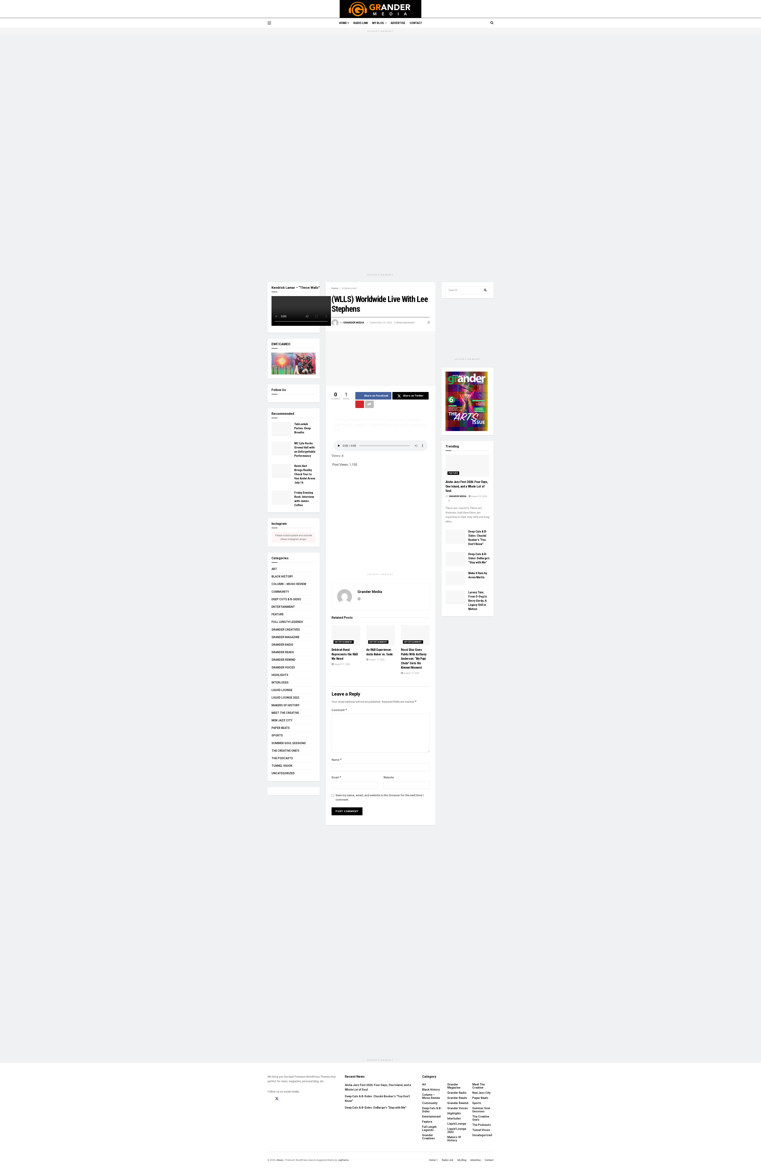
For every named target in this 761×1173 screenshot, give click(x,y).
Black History (282, 576)
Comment (339, 710)
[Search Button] (491, 23)
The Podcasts (282, 758)
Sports (277, 735)
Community (280, 591)
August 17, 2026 (376, 659)
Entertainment (349, 288)
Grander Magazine (285, 637)
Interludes (280, 682)
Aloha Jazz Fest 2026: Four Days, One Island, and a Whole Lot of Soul (467, 486)
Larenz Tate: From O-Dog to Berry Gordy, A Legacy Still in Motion (477, 601)
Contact (416, 23)
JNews (279, 1160)
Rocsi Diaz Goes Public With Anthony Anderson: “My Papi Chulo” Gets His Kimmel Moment (413, 658)
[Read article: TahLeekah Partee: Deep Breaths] (281, 429)
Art (274, 569)
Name (337, 760)
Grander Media (353, 322)
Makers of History (285, 705)
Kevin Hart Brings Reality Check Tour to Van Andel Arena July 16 (304, 474)
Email (336, 777)
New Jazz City (282, 720)
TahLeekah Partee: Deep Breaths (302, 428)
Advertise (398, 23)
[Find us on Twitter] (277, 1099)
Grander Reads (283, 652)
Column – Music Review (289, 584)
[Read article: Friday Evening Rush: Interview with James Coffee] (281, 498)
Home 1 (344, 23)
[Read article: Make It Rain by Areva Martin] (455, 578)
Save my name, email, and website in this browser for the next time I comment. (380, 797)
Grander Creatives (286, 629)
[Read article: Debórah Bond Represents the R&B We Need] (346, 635)
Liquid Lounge (282, 690)
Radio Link (360, 23)
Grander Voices (283, 667)
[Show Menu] (269, 23)
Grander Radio (282, 644)
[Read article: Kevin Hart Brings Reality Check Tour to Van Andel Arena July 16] (281, 471)
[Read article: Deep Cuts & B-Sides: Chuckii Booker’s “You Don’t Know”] (455, 537)
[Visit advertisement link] (380, 156)
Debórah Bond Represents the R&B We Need (345, 654)
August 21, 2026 (342, 664)
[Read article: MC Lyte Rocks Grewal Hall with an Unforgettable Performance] (281, 448)
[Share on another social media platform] (369, 404)
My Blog (378, 23)
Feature (278, 614)
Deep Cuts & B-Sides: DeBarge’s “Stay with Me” (478, 558)
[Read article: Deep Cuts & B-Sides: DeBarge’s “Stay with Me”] (455, 559)
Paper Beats (281, 727)
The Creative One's (285, 750)
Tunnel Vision (282, 765)
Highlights (280, 675)
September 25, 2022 (381, 322)
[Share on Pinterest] (359, 404)
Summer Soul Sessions (289, 743)
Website (388, 777)
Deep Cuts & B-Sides (286, 599)
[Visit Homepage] (381, 9)
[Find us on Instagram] (284, 1099)
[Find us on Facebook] (269, 1099)
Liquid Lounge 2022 (285, 697)
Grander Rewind (283, 659)
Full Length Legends (287, 621)
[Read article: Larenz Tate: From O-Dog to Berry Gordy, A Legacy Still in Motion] (455, 597)
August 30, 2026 (479, 496)
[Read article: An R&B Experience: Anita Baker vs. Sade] (380, 635)
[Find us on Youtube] (292, 1099)
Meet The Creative (285, 712)
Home (335, 288)
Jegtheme (343, 1160)
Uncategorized (283, 773)
